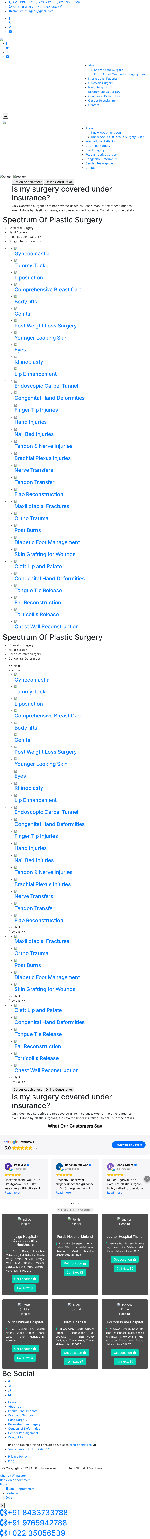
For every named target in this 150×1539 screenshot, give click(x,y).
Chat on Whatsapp (13, 1475)
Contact (93, 105)
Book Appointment (21, 1489)
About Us (14, 1406)
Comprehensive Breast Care (48, 289)
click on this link (81, 1445)
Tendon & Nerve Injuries (43, 446)
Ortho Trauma (31, 518)
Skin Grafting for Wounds (45, 554)
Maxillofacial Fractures (41, 506)
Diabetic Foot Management (47, 542)
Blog (11, 1461)
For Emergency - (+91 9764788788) (37, 6)
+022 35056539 (36, 1533)
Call (11, 1497)
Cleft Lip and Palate (38, 566)
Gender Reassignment (103, 100)
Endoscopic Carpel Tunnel (46, 386)
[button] (3, 1179)
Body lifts (25, 301)
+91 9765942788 (37, 1522)
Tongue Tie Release (38, 590)
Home (12, 1402)
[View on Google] (8, 1166)
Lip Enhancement (35, 374)
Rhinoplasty (28, 362)
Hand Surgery (97, 87)
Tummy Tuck (30, 265)
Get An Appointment (27, 182)
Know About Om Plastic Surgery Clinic (120, 74)
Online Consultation (59, 182)
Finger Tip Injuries (36, 410)
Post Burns (27, 530)
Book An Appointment (15, 1480)
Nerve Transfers (33, 470)
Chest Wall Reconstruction (46, 626)
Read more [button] (12, 1192)
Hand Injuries (30, 422)
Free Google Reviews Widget (76, 1210)
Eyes (20, 350)
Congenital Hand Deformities (49, 398)
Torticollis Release (36, 614)
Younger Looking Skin (41, 338)
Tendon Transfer (34, 482)
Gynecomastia (32, 253)
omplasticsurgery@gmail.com (32, 11)
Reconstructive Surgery (104, 92)
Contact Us (16, 1437)
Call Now (24, 1288)
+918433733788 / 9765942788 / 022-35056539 (46, 2)
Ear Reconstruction (37, 602)
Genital (23, 314)
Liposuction (28, 277)
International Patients (102, 78)
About (92, 65)
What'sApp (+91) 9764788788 (31, 1449)
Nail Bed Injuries (34, 434)
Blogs (4, 1484)
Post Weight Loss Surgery (45, 326)
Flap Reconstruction (38, 494)
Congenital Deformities (104, 96)
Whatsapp (15, 1493)
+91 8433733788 (37, 1512)
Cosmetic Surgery (100, 83)
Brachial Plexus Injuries (42, 458)
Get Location (23, 1279)
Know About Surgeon (108, 70)
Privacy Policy (18, 1456)
